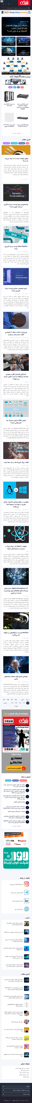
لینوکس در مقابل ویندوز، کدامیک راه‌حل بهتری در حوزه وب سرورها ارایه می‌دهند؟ (16, 504)
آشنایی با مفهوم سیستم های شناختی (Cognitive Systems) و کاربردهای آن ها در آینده (14, 821)
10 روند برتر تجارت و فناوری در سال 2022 (13, 932)
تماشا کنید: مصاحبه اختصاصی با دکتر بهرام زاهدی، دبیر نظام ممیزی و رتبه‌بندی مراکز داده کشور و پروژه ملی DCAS (14, 797)
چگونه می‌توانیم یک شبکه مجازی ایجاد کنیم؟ (19, 73)
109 (4, 700)
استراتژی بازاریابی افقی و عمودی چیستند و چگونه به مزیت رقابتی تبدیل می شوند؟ (16, 376)
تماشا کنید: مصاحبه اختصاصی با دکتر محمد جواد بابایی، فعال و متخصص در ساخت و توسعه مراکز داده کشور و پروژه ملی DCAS (14, 791)
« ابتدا (27, 700)
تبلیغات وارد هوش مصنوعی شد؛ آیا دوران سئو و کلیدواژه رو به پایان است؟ (16, 28)
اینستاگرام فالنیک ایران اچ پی (16, 884)
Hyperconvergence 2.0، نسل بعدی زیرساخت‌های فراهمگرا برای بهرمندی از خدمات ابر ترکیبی (16, 590)
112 (20, 703)
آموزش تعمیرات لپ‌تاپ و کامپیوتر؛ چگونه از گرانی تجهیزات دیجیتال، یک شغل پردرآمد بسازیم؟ (13, 1013)
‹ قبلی (22, 700)
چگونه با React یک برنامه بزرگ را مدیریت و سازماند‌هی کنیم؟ (16, 547)
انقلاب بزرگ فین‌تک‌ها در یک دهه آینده (16, 462)
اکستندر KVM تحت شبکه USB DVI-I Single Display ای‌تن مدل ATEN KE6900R (23, 106)
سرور (7, 1100)
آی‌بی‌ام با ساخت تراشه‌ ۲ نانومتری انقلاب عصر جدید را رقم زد (16, 333)
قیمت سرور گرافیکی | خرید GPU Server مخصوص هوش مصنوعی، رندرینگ (14, 988)
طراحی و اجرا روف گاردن (22, 1068)
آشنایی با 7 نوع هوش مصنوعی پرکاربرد (16, 811)
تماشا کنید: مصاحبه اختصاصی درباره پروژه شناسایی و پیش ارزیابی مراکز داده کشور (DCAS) (14, 807)
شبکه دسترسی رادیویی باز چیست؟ (9, 53)
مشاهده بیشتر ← (16, 133)
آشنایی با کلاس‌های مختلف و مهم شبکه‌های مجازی (23, 42)
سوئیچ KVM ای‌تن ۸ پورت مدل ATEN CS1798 (23, 125)
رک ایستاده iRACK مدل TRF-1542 (9, 105)
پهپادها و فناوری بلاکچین (19, 802)
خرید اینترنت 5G (24, 1072)
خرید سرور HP (25, 1070)
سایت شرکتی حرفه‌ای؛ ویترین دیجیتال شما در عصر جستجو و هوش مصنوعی (13, 997)
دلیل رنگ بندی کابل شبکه (17, 1022)
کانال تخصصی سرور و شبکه (17, 893)
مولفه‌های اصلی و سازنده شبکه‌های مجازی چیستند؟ (8, 42)
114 (12, 703)
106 (16, 700)
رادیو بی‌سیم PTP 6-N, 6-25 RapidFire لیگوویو (9, 125)
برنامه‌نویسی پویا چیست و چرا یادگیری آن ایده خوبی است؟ (16, 205)
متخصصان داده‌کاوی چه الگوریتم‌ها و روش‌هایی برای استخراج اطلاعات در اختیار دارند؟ (14, 817)
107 (12, 700)
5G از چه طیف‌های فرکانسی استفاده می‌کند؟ (23, 53)
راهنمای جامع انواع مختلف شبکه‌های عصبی (16, 677)
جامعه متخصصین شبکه (17, 901)
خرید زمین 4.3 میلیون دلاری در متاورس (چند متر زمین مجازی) (14, 957)
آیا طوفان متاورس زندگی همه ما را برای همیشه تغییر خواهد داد (14, 940)
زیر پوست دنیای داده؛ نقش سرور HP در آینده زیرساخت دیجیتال (14, 1038)
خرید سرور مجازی (24, 1075)
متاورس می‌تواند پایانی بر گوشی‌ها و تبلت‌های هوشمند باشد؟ (15, 924)
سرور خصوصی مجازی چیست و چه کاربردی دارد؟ (16, 289)
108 (8, 700)
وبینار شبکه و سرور (19, 909)
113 (16, 703)
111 (24, 703)
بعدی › (5, 703)
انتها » (16, 706)
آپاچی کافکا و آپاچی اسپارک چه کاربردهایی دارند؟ (16, 421)
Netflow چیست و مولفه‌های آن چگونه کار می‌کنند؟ (16, 634)
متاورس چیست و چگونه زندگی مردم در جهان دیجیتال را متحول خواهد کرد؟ (14, 965)
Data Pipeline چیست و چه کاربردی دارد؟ (16, 247)
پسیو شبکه (26, 1077)
